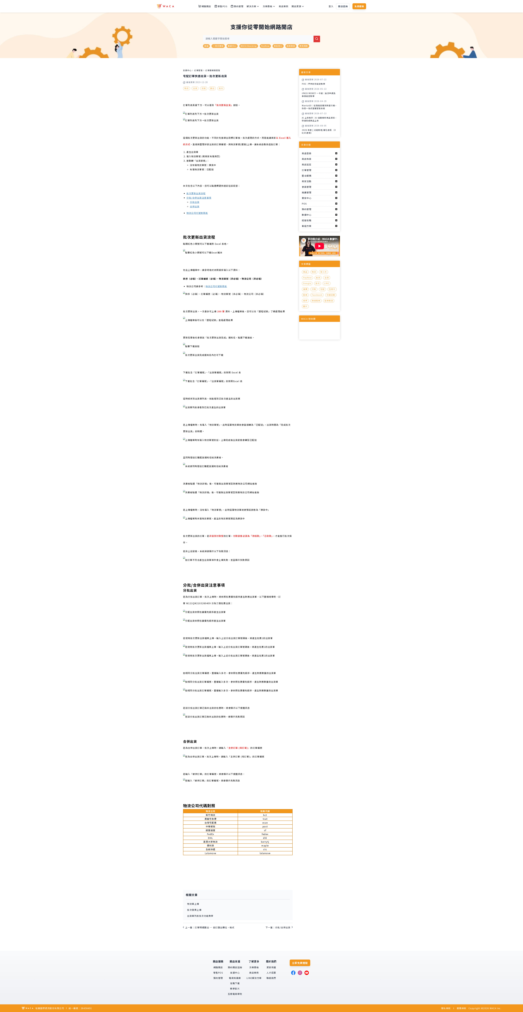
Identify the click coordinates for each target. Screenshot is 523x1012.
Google (307, 283)
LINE (326, 283)
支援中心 (187, 70)
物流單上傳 (193, 903)
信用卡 (332, 289)
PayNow (265, 46)
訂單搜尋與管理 (212, 70)
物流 (186, 88)
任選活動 (331, 295)
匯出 (212, 88)
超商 (305, 295)
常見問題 (303, 46)
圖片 (305, 306)
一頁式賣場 (218, 46)
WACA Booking (249, 46)
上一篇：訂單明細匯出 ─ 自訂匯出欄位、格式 (209, 927)
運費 (305, 289)
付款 (314, 289)
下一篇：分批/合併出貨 (278, 927)
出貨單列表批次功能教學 (200, 915)
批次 (221, 88)
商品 (305, 271)
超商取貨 (291, 46)
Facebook (317, 295)
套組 (206, 46)
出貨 (195, 88)
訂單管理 (198, 70)
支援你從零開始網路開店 (261, 27)
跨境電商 (316, 300)
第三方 (323, 271)
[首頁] (165, 6)
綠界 (305, 300)
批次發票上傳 (194, 909)
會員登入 (278, 46)
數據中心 (232, 46)
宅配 (204, 88)
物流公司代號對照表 (197, 213)
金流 (318, 277)
